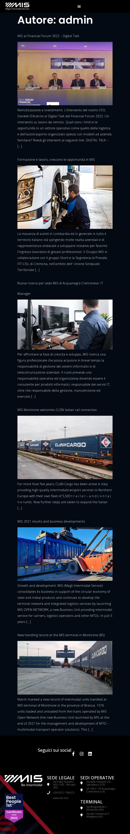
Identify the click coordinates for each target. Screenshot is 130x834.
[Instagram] (82, 754)
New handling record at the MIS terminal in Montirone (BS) (61, 635)
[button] (79, 6)
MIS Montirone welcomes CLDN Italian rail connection (57, 410)
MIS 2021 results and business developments (51, 521)
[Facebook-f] (73, 754)
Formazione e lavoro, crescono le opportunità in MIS (56, 159)
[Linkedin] (90, 754)
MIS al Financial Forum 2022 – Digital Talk (48, 36)
